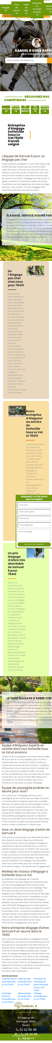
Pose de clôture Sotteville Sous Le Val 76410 (9, 981)
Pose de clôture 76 (16, 9)
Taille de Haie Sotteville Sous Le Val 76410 (24, 981)
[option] (6, 110)
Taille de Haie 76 (26, 9)
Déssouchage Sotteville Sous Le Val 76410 (24, 996)
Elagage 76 (5, 9)
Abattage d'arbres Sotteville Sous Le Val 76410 (8, 997)
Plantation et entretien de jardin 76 (37, 9)
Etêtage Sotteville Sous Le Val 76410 (40, 996)
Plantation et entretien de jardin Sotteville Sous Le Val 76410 (41, 984)
